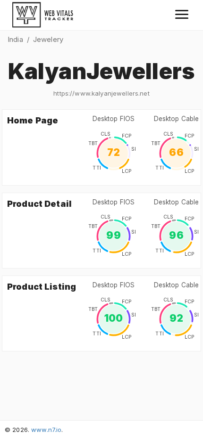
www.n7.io (46, 429)
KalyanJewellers (101, 71)
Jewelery (48, 39)
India (15, 39)
